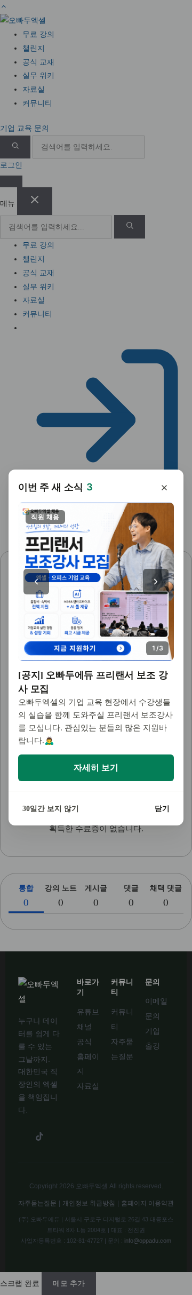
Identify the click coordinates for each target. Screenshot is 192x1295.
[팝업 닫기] (164, 487)
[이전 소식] (36, 581)
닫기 (162, 809)
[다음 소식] (156, 581)
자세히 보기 (96, 767)
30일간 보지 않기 (50, 809)
